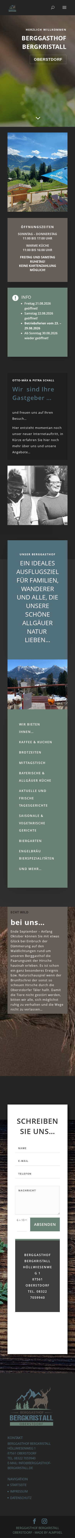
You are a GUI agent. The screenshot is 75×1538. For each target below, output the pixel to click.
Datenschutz (21, 1498)
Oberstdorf (48, 59)
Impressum (19, 1491)
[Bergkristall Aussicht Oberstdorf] (38, 210)
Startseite (18, 1485)
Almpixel (55, 1532)
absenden (45, 1224)
